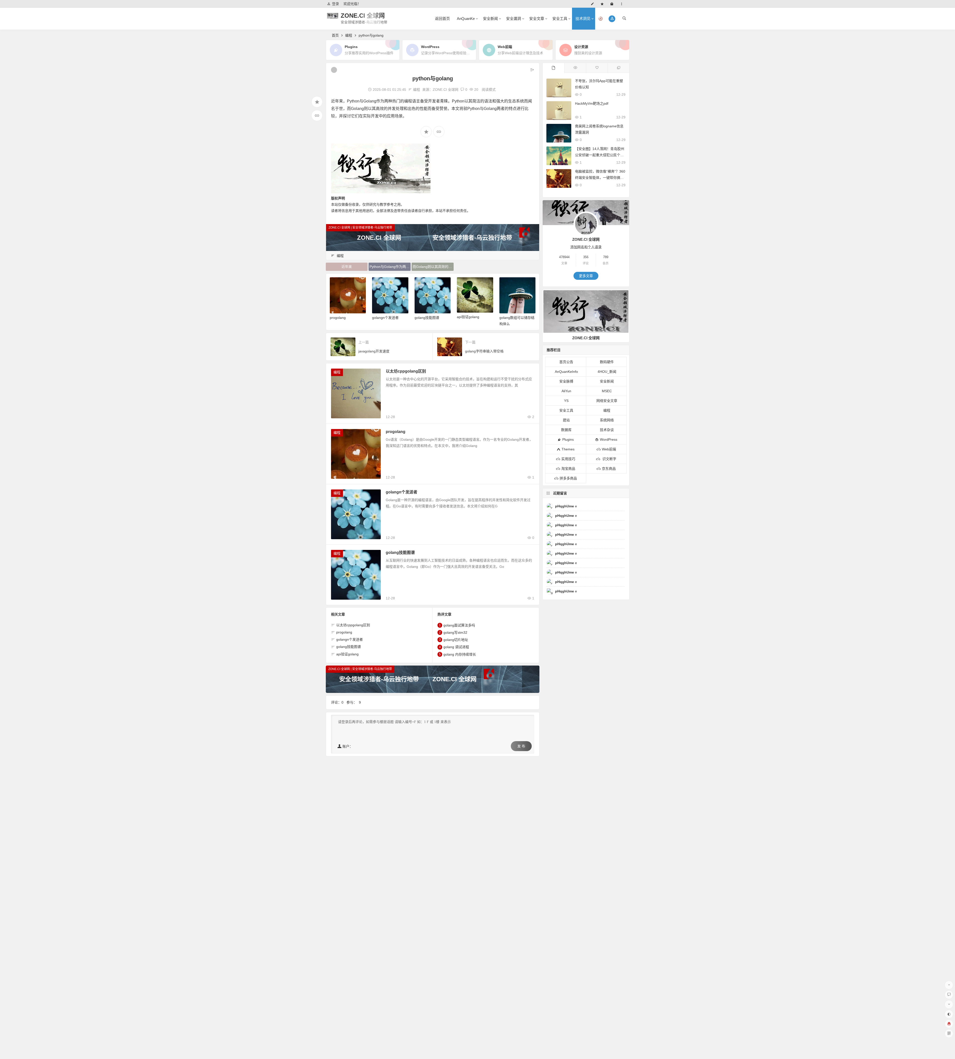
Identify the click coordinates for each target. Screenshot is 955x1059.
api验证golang (426, 317)
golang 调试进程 (456, 647)
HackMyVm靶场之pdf (591, 103)
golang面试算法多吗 (459, 625)
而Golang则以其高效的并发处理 (433, 267)
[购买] (613, 3)
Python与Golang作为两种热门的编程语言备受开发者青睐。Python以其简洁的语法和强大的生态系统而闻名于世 (390, 267)
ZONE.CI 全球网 (363, 15)
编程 (348, 35)
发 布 (521, 746)
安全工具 (559, 18)
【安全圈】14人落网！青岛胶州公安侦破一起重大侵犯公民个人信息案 (599, 155)
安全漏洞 (513, 18)
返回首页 (442, 18)
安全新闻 (490, 18)
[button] (612, 18)
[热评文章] (597, 68)
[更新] (593, 3)
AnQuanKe (466, 18)
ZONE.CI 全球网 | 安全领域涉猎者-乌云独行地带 (360, 227)
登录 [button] (335, 4)
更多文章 (586, 276)
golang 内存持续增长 (459, 654)
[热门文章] (575, 68)
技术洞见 (582, 18)
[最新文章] (553, 68)
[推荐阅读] (618, 68)
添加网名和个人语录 (586, 247)
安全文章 (536, 18)
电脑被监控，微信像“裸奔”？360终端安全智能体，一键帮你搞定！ (600, 177)
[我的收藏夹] (603, 3)
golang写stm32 (455, 632)
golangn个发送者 (343, 318)
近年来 (346, 267)
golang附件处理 (511, 317)
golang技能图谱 (384, 318)
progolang (395, 432)
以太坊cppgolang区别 (406, 371)
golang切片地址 (455, 640)
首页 (335, 35)
